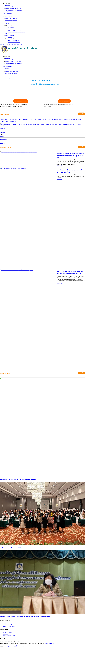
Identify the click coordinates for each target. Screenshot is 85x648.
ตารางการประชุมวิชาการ (11, 20)
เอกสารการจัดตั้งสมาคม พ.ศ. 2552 (13, 8)
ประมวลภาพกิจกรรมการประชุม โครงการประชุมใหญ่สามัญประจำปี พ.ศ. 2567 (18, 479)
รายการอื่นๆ (81, 113)
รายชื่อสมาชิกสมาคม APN (20, 101)
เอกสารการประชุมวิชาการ (11, 18)
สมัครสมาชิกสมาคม (7, 11)
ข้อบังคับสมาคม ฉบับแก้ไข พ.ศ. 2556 (13, 10)
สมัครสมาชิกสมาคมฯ (64, 101)
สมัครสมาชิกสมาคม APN (9, 635)
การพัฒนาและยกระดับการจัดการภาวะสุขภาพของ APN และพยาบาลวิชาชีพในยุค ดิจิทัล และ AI (70, 155)
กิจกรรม (7, 15)
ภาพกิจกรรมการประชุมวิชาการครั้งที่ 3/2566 (10, 547)
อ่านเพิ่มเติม (3, 128)
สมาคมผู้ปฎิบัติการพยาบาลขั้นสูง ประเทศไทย (13, 646)
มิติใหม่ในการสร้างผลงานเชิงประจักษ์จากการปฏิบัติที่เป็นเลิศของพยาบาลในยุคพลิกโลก (70, 272)
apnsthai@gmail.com (49, 643)
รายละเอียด (59, 165)
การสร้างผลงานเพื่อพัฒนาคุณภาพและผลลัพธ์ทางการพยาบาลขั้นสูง (70, 171)
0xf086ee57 (3, 132)
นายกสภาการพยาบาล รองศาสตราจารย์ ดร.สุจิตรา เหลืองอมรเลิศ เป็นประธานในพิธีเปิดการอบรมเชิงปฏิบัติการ (25, 616)
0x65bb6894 (3, 139)
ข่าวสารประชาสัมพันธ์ (8, 13)
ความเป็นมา (8, 5)
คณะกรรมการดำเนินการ (8, 632)
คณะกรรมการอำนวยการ (11, 6)
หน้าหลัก (5, 1)
